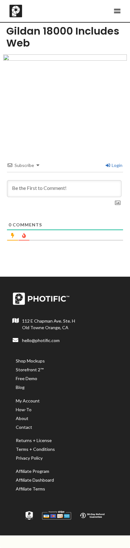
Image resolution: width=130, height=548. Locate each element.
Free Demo (26, 378)
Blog (20, 387)
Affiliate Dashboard (35, 480)
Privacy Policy (29, 458)
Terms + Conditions (35, 449)
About (22, 418)
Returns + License (34, 440)
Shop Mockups (30, 360)
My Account (28, 400)
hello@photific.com (41, 340)
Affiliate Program (32, 471)
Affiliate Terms (30, 488)
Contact (24, 427)
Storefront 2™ (30, 369)
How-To (24, 409)
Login (116, 165)
